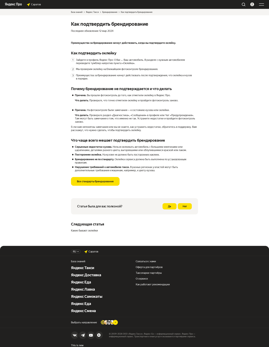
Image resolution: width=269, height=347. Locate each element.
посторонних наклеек (146, 154)
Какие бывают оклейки (84, 230)
